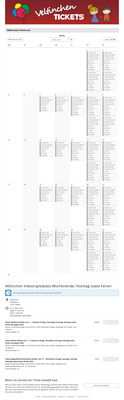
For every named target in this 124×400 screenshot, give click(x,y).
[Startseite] (62, 12)
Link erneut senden (101, 385)
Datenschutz (71, 396)
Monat (62, 35)
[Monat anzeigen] (71, 39)
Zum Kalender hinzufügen (20, 315)
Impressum (61, 396)
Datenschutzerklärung (49, 396)
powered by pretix (83, 396)
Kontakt (37, 396)
